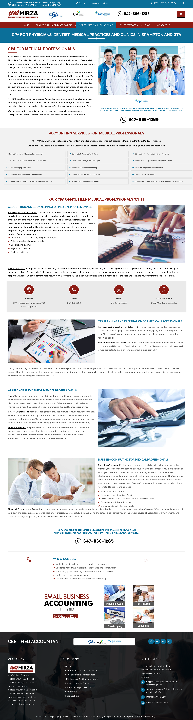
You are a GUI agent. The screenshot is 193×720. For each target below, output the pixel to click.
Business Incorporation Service (80, 687)
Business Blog (72, 696)
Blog (147, 25)
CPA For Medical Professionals (96, 25)
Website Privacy (44, 716)
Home (26, 25)
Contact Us (163, 25)
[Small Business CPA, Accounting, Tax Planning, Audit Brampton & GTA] (25, 14)
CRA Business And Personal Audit (81, 679)
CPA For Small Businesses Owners (54, 25)
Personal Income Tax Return (79, 683)
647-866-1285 (137, 13)
